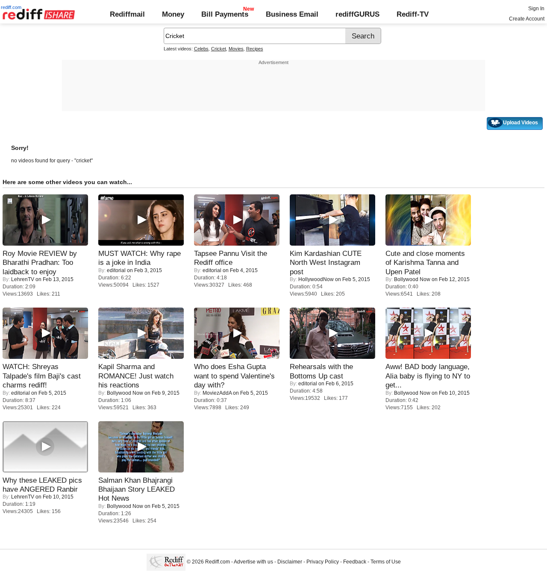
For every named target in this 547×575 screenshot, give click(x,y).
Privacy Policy (322, 562)
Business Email (292, 14)
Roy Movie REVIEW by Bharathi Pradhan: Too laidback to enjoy (40, 262)
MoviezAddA (217, 393)
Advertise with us (253, 562)
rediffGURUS (357, 14)
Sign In (536, 9)
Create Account (526, 19)
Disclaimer (289, 562)
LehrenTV (22, 279)
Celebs (201, 48)
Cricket (218, 48)
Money (173, 14)
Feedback (354, 562)
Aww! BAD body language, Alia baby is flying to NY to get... (427, 376)
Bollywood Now (412, 279)
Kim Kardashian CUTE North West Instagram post (326, 262)
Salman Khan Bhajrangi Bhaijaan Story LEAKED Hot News (136, 489)
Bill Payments (224, 14)
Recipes (254, 48)
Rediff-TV (413, 14)
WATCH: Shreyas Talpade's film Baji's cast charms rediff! (42, 376)
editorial (116, 270)
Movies (236, 48)
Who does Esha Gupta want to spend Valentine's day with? (234, 376)
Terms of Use (386, 562)
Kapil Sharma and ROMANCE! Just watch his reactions (136, 376)
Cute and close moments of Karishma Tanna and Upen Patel (425, 262)
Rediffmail (127, 14)
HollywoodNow (316, 279)
